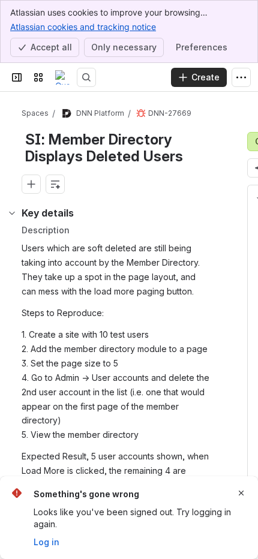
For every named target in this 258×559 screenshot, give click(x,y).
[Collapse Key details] (12, 213)
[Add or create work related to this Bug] (31, 184)
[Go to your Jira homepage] (62, 77)
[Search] (86, 77)
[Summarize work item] (55, 184)
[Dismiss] (241, 493)
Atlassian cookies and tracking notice (83, 27)
